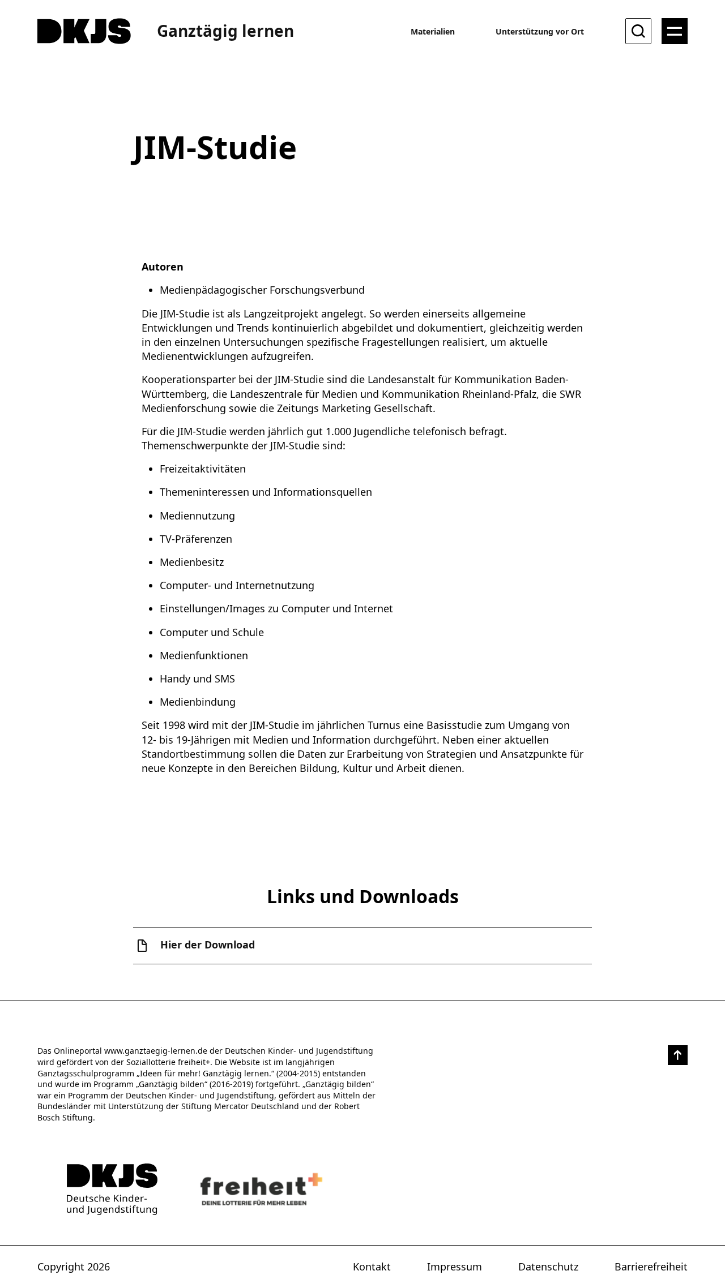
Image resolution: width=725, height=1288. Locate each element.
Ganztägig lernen (225, 30)
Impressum (454, 1266)
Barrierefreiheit (651, 1266)
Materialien (433, 31)
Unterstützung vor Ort (540, 31)
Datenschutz (548, 1266)
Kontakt (372, 1266)
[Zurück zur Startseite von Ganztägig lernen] (112, 1189)
